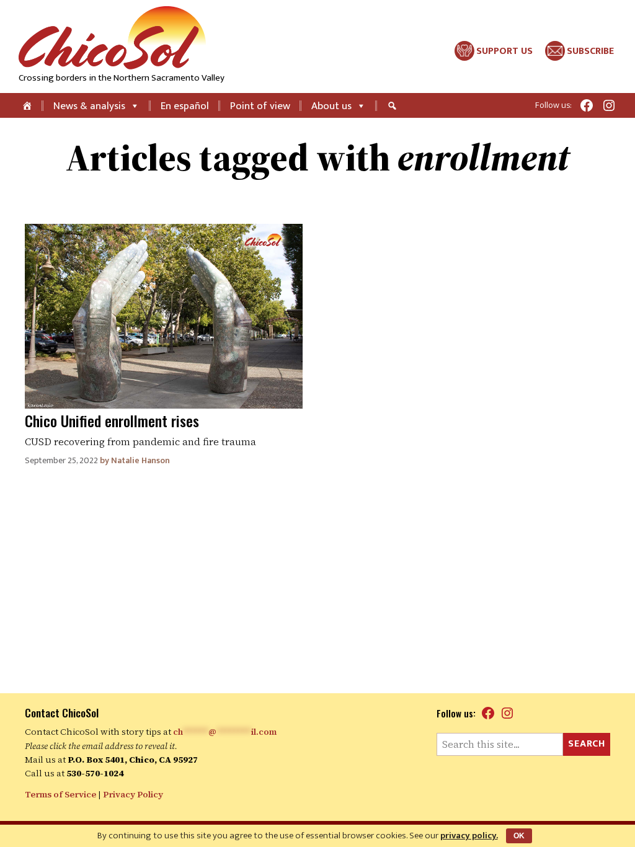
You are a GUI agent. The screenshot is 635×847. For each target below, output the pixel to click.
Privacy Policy (133, 794)
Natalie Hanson (140, 460)
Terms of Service (60, 794)
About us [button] (331, 106)
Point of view (260, 106)
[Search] (394, 105)
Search (586, 743)
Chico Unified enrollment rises (112, 420)
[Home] (28, 105)
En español (185, 106)
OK (519, 835)
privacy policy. (469, 835)
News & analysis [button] (89, 106)
